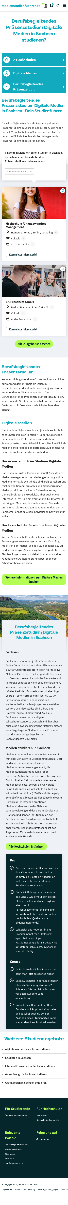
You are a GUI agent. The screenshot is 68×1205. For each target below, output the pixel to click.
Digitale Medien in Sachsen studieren (27, 1049)
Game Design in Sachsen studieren (26, 1074)
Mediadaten (41, 1115)
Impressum (7, 1189)
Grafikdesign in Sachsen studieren (26, 1082)
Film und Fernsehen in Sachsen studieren (30, 1066)
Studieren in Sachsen (18, 1057)
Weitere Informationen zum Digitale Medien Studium (34, 579)
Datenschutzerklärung (25, 1189)
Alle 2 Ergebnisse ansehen (34, 344)
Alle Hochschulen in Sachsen (26, 846)
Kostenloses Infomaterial (23, 254)
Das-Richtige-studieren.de (17, 1144)
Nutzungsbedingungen (48, 1189)
